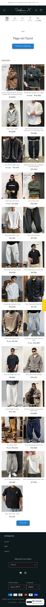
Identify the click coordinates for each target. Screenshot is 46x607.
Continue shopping (23, 46)
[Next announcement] (42, 2)
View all (23, 523)
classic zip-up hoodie (12, 129)
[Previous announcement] (4, 2)
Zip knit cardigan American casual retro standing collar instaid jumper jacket (12, 93)
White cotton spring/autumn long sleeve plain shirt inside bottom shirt (34, 129)
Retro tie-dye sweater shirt (12, 338)
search (6, 542)
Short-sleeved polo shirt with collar (33, 270)
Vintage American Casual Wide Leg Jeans (34, 339)
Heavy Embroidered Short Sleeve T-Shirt (33, 479)
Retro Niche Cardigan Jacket (12, 165)
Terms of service (23, 602)
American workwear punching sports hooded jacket (33, 410)
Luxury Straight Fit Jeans (12, 409)
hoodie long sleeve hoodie (12, 201)
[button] (4, 10)
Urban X (9, 599)
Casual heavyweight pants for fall (34, 445)
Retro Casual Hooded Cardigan (34, 374)
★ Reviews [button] (44, 305)
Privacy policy (12, 602)
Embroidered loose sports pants (12, 270)
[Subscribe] (35, 564)
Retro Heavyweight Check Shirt (34, 304)
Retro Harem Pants (12, 445)
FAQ (6, 546)
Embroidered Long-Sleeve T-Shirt (12, 304)
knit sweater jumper (33, 201)
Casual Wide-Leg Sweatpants (12, 479)
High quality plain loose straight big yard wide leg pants (33, 165)
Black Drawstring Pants (33, 235)
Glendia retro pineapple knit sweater (33, 93)
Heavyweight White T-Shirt (12, 235)
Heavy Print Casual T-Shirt (12, 514)
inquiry (6, 551)
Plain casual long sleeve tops (12, 374)
